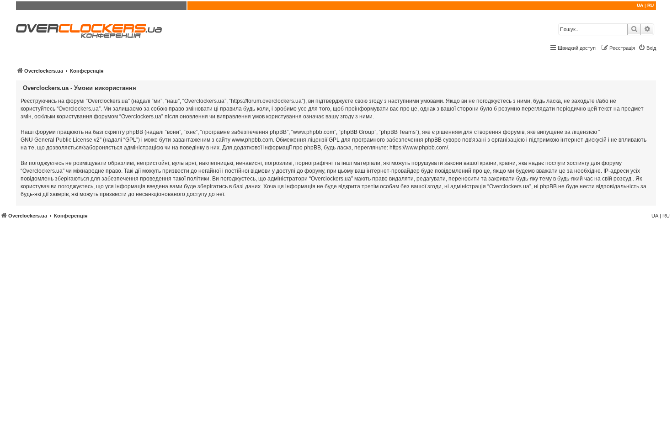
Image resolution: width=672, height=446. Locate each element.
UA (640, 5)
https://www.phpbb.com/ (418, 147)
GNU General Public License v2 (60, 140)
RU (650, 5)
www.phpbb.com (252, 140)
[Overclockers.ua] (89, 31)
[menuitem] (647, 47)
